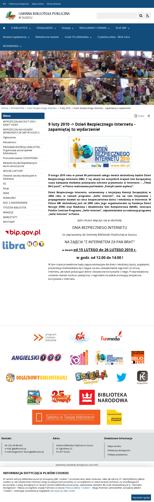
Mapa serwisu (38, 4)
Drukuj (141, 116)
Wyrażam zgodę (141, 497)
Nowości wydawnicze (14, 37)
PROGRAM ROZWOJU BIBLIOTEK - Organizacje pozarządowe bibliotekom (22, 150)
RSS (4, 4)
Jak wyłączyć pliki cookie (63, 490)
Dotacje (66, 28)
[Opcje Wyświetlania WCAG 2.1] (147, 15)
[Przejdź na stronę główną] (4, 27)
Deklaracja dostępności (19, 4)
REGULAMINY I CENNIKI (93, 28)
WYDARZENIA (10, 46)
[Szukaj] (141, 15)
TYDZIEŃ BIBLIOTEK (14, 207)
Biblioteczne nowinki (47, 37)
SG (4, 183)
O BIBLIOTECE (19, 28)
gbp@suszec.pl (19, 448)
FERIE (6, 193)
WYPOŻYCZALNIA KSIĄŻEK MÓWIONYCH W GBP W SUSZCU (21, 131)
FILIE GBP (121, 28)
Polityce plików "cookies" (78, 487)
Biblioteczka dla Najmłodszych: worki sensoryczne (20, 164)
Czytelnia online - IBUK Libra (114, 37)
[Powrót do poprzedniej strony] (149, 116)
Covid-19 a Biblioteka (77, 37)
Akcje (6, 188)
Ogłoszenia (9, 137)
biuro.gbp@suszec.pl (34, 451)
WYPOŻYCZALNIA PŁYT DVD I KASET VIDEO (19, 123)
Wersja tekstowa (54, 4)
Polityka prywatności (118, 454)
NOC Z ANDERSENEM (15, 202)
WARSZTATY (10, 217)
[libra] (23, 250)
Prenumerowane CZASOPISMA (20, 158)
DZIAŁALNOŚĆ (45, 28)
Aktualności (9, 142)
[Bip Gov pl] (23, 238)
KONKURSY (9, 198)
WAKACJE (8, 212)
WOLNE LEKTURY (13, 171)
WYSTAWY (9, 222)
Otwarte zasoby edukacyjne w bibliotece (19, 177)
